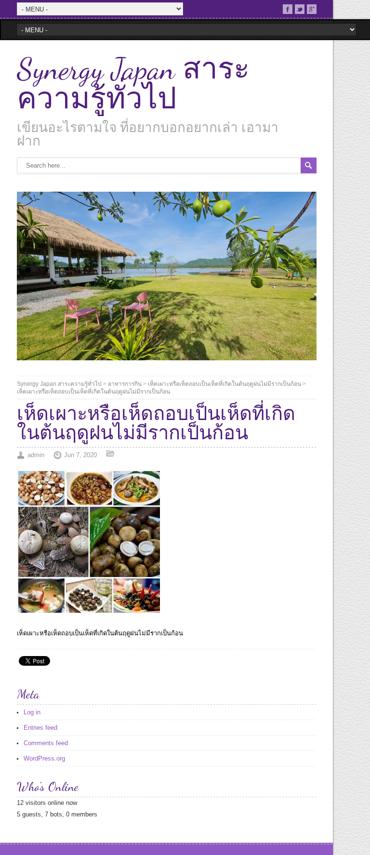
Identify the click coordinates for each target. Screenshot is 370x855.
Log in (32, 712)
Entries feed (40, 727)
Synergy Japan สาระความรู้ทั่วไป (133, 84)
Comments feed (46, 743)
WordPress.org (44, 758)
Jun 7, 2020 (80, 455)
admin (35, 455)
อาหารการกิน (125, 384)
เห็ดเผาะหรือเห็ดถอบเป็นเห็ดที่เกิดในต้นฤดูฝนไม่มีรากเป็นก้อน (224, 384)
